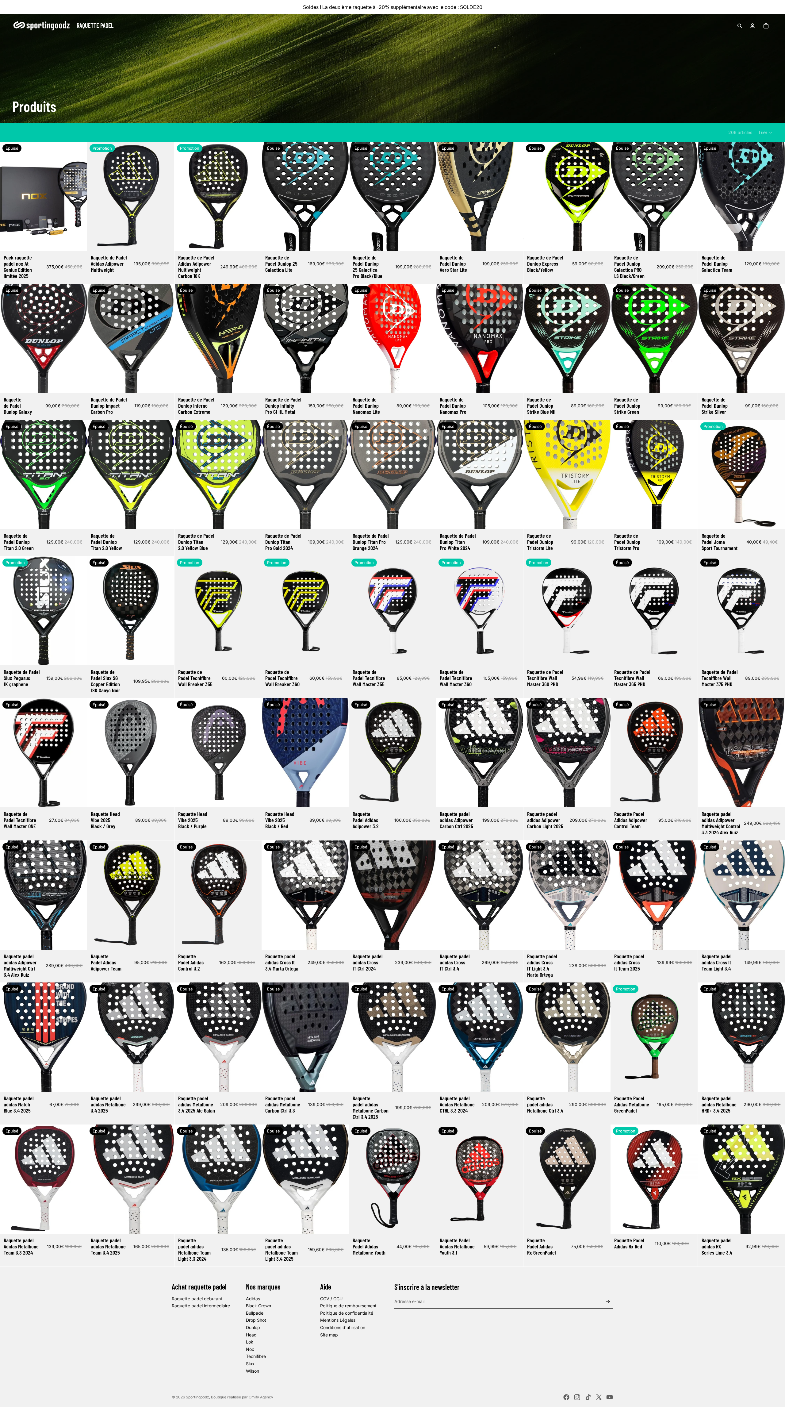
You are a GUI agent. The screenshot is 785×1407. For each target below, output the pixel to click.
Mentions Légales (337, 1320)
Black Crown (258, 1305)
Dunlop (253, 1327)
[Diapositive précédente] (9, 196)
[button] (765, 132)
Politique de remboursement (348, 1305)
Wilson (252, 1371)
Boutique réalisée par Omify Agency (242, 1397)
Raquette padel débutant (197, 1298)
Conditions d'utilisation (342, 1327)
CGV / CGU (331, 1298)
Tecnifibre (256, 1356)
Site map (329, 1334)
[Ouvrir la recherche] (739, 26)
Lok (249, 1341)
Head (251, 1334)
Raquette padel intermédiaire (201, 1305)
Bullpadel (255, 1313)
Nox (250, 1349)
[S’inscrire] (608, 1301)
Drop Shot (256, 1320)
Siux (250, 1363)
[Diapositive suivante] (78, 196)
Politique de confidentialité (346, 1313)
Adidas (253, 1298)
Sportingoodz (197, 1397)
